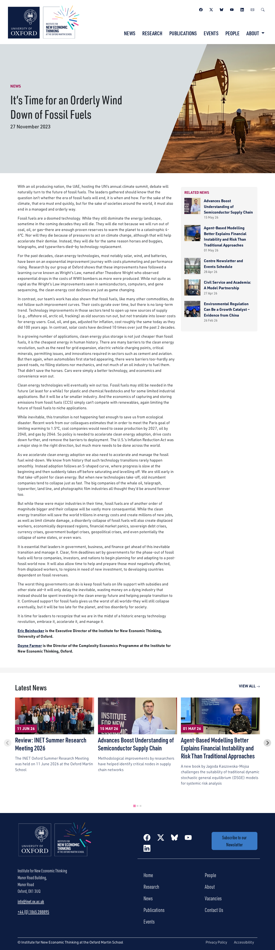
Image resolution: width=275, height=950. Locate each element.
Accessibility (244, 942)
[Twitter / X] (211, 9)
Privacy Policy (216, 942)
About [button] (253, 33)
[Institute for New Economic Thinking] (43, 21)
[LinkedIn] (242, 9)
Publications (183, 33)
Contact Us (214, 909)
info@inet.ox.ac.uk (31, 901)
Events (211, 33)
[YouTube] (232, 9)
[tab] (134, 806)
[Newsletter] (252, 9)
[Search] (263, 9)
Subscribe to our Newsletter (234, 841)
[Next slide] (267, 743)
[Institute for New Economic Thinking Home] (55, 844)
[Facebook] (201, 9)
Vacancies (213, 898)
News (129, 33)
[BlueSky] (221, 9)
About (210, 886)
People (232, 33)
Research (152, 33)
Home (148, 874)
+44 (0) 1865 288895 (33, 912)
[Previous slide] (7, 743)
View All (248, 686)
